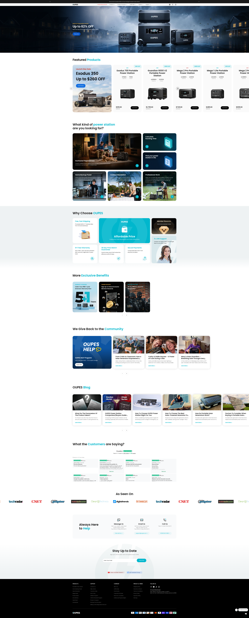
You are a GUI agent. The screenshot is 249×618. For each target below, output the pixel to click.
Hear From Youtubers (118, 595)
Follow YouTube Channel (116, 572)
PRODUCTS (75, 583)
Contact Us (93, 586)
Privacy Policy (137, 593)
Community (116, 591)
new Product (76, 65)
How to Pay (92, 593)
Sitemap (135, 597)
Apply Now (79, 364)
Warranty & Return (138, 589)
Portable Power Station (78, 586)
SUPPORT (92, 583)
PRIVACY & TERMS (138, 583)
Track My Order (93, 591)
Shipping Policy (137, 586)
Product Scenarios (122, 4)
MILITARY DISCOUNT (130, 282)
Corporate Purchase (118, 593)
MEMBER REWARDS (103, 282)
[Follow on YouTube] (154, 587)
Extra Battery (75, 597)
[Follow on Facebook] (151, 587)
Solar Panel (75, 600)
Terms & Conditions (138, 591)
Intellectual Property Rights (120, 597)
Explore (140, 4)
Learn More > (119, 365)
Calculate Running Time (149, 134)
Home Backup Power (78, 172)
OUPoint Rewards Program (96, 597)
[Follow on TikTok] (156, 587)
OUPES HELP (132, 4)
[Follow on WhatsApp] (159, 587)
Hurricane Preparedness (79, 134)
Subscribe (141, 560)
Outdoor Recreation (113, 172)
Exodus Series (76, 595)
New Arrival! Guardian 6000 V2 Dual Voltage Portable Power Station (124, 1)
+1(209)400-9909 (164, 533)
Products (112, 4)
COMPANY (116, 583)
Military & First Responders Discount (98, 604)
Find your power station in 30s (150, 153)
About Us (116, 586)
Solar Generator (76, 591)
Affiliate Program (94, 595)
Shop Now (76, 34)
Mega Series (75, 593)
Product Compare (94, 600)
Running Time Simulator (95, 602)
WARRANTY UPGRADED (78, 282)
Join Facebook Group (134, 572)
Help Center (93, 589)
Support (147, 4)
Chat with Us (118, 533)
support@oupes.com (141, 533)
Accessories (75, 602)
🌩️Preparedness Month (102, 4)
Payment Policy (137, 595)
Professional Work (147, 172)
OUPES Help (116, 589)
